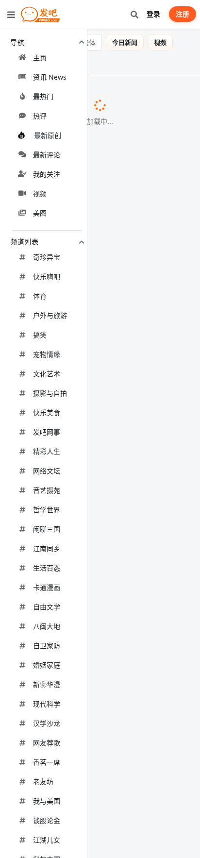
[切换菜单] (11, 14)
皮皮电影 (57, 103)
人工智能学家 (60, 576)
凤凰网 (56, 202)
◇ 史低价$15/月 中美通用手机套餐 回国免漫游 (89, 713)
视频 (160, 42)
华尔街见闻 (72, 526)
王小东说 (30, 675)
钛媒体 (43, 301)
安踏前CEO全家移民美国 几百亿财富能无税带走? (92, 663)
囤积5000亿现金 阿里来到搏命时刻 (68, 427)
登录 (153, 13)
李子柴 (58, 800)
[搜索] (134, 14)
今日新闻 (124, 42)
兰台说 (54, 252)
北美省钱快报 (62, 850)
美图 (12, 62)
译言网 (50, 153)
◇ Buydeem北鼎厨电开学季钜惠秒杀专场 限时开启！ (93, 395)
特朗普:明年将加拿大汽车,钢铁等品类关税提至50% (95, 614)
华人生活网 (49, 751)
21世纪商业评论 (160, 428)
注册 (182, 13)
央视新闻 (30, 626)
